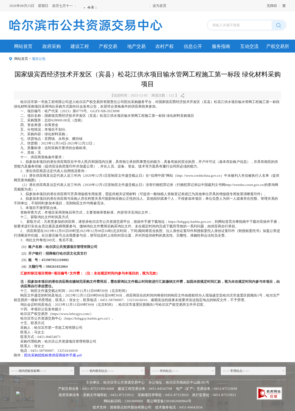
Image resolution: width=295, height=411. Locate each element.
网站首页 (23, 46)
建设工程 (80, 46)
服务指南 (221, 46)
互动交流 (249, 46)
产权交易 (108, 46)
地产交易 (136, 46)
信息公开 (193, 46)
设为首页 (159, 6)
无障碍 (272, 6)
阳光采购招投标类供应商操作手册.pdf (53, 355)
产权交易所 (277, 46)
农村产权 (164, 46)
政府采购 (51, 46)
